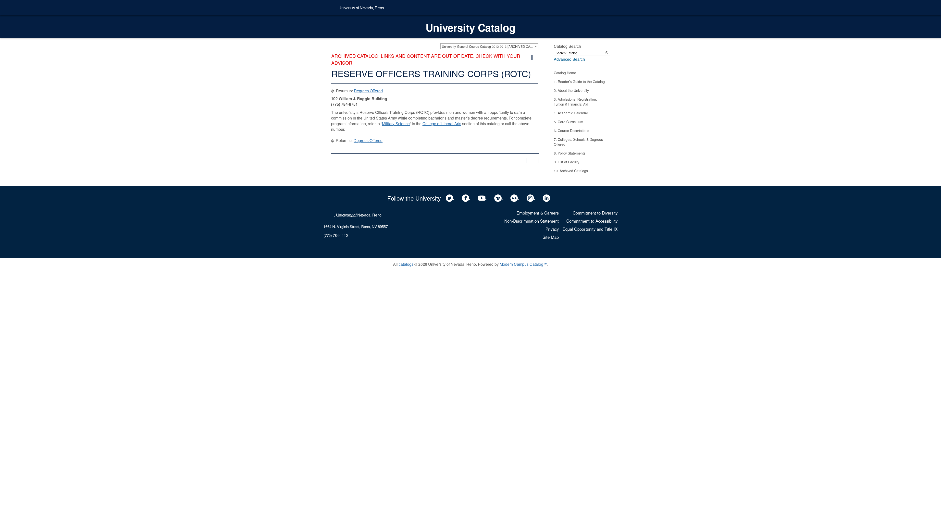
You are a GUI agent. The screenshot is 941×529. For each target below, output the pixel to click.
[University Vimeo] (498, 197)
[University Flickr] (514, 197)
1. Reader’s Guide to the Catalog (579, 81)
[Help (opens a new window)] (535, 57)
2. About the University (571, 90)
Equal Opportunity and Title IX (590, 229)
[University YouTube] (482, 197)
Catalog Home (565, 72)
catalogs (406, 264)
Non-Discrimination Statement (531, 221)
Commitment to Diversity (595, 213)
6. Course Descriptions (571, 130)
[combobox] (489, 46)
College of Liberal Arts (441, 123)
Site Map (551, 237)
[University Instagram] (531, 197)
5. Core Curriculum (568, 121)
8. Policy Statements (569, 153)
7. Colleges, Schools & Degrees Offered (578, 142)
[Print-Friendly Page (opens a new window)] (529, 57)
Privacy (552, 229)
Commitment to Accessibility (592, 221)
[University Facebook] (466, 197)
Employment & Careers (538, 213)
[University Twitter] (450, 197)
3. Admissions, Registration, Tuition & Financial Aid (575, 102)
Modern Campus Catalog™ (523, 264)
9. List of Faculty (566, 161)
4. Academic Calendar (571, 112)
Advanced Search (569, 59)
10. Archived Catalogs (571, 170)
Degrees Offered (368, 91)
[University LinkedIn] (546, 197)
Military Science (396, 123)
